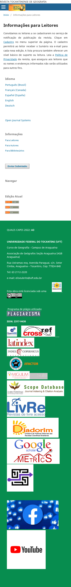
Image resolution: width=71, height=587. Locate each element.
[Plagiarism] (23, 315)
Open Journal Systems (18, 120)
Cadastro (8, 42)
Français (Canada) (15, 90)
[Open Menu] (3, 6)
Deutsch (10, 105)
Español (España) (15, 95)
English (9, 100)
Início (6, 14)
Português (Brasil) (15, 84)
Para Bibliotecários (14, 150)
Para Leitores (12, 140)
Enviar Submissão (17, 166)
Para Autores (11, 145)
